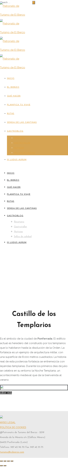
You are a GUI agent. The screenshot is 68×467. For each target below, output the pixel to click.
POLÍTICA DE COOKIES (13, 427)
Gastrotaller (22, 143)
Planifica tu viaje (18, 105)
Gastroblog (15, 131)
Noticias (19, 148)
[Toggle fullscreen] (8, 461)
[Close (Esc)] (1, 461)
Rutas (10, 114)
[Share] (4, 461)
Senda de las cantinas (22, 122)
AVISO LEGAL (8, 422)
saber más (6, 393)
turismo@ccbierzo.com (12, 452)
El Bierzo (13, 87)
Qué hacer (14, 96)
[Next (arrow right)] (4, 465)
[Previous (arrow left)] (1, 465)
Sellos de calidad (24, 153)
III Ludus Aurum (17, 160)
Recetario (19, 138)
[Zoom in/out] (11, 461)
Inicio (10, 78)
